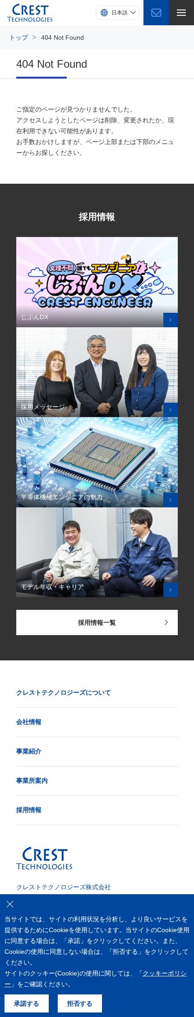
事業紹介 (29, 751)
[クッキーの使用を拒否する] (10, 904)
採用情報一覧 (97, 622)
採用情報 (29, 809)
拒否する (79, 1003)
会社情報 (29, 721)
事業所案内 (32, 780)
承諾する (26, 1003)
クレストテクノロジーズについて (63, 692)
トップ (18, 37)
